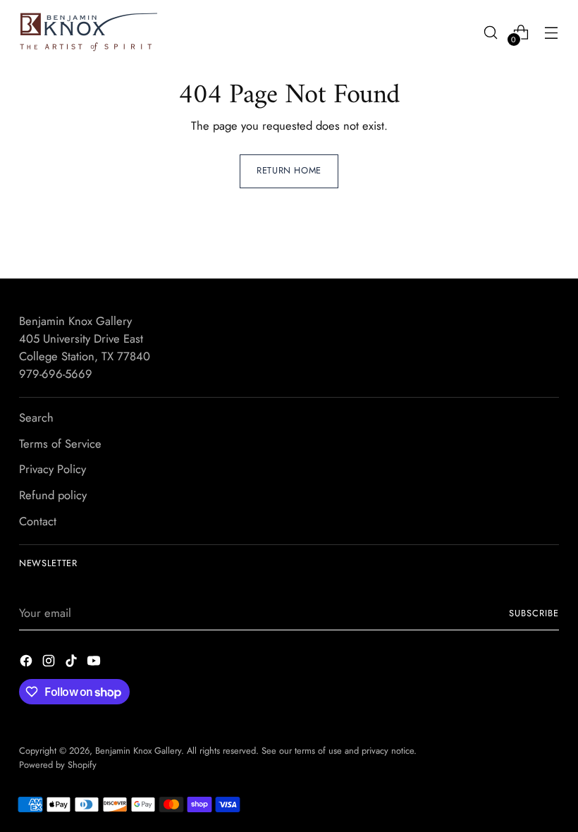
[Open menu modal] (551, 32)
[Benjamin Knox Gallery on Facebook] (27, 663)
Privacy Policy (52, 468)
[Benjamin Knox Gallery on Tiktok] (72, 663)
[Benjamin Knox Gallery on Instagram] (50, 663)
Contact (37, 521)
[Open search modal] (490, 32)
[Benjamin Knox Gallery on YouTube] (95, 663)
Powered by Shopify (58, 764)
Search (36, 417)
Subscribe (534, 613)
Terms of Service (60, 443)
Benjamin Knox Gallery (138, 750)
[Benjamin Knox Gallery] (89, 32)
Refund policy (53, 495)
